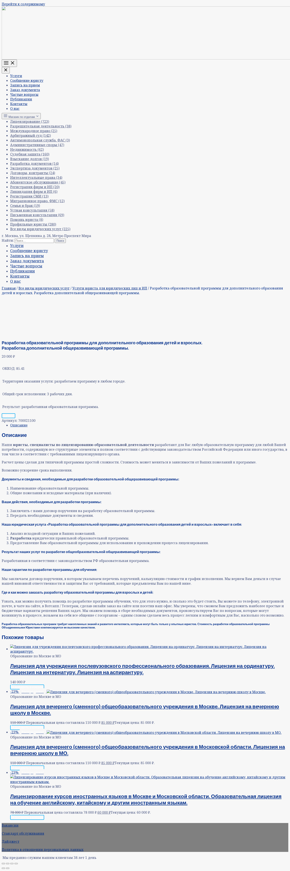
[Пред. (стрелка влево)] (3, 868)
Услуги (16, 75)
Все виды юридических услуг (44, 288)
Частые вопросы (24, 94)
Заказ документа (25, 90)
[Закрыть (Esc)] (16, 863)
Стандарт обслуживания (23, 833)
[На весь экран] (7, 863)
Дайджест (10, 841)
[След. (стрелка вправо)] (7, 868)
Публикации (21, 99)
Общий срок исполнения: (24, 394)
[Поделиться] (12, 863)
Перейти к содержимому (23, 4)
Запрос (8, 416)
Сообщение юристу (26, 80)
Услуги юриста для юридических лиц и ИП (109, 288)
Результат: (11, 406)
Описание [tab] (19, 425)
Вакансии (10, 825)
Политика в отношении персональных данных (42, 849)
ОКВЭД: (8, 368)
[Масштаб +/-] (3, 863)
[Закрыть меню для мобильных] (6, 70)
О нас (15, 108)
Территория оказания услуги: (27, 381)
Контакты (18, 104)
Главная (9, 288)
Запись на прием (25, 85)
